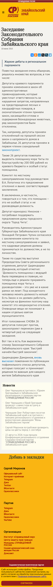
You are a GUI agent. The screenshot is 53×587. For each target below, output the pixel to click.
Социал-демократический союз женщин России (19, 549)
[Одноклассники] (35, 55)
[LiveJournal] (46, 55)
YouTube (8, 520)
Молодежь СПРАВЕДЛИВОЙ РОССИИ (17, 544)
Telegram (8, 479)
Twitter (7, 485)
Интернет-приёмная (14, 476)
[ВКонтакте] (32, 55)
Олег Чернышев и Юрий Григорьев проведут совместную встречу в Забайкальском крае (22, 405)
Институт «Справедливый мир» (19, 537)
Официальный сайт (13, 473)
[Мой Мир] (39, 55)
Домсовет (9, 553)
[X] (43, 55)
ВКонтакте (9, 488)
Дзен (6, 482)
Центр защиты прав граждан (18, 540)
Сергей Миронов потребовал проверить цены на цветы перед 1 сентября (25, 428)
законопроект (11, 150)
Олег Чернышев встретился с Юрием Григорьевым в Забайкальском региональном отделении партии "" (24, 394)
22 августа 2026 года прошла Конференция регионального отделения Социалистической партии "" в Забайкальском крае (26, 440)
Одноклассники (11, 491)
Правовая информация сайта (32, 576)
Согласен (26, 583)
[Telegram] (50, 55)
